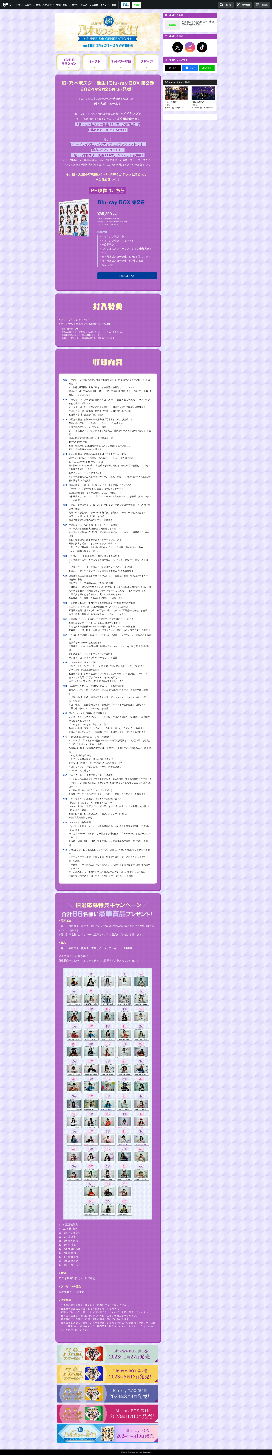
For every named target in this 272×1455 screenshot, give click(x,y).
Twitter (177, 47)
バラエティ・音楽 (52, 4)
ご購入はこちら (127, 275)
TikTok (202, 47)
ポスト (175, 68)
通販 (114, 4)
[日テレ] (7, 5)
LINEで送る (207, 68)
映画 (65, 4)
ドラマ (19, 4)
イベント (105, 4)
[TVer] (125, 5)
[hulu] (136, 5)
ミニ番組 (94, 4)
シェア (192, 68)
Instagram (189, 47)
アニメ (84, 4)
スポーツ (74, 4)
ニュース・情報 (33, 4)
